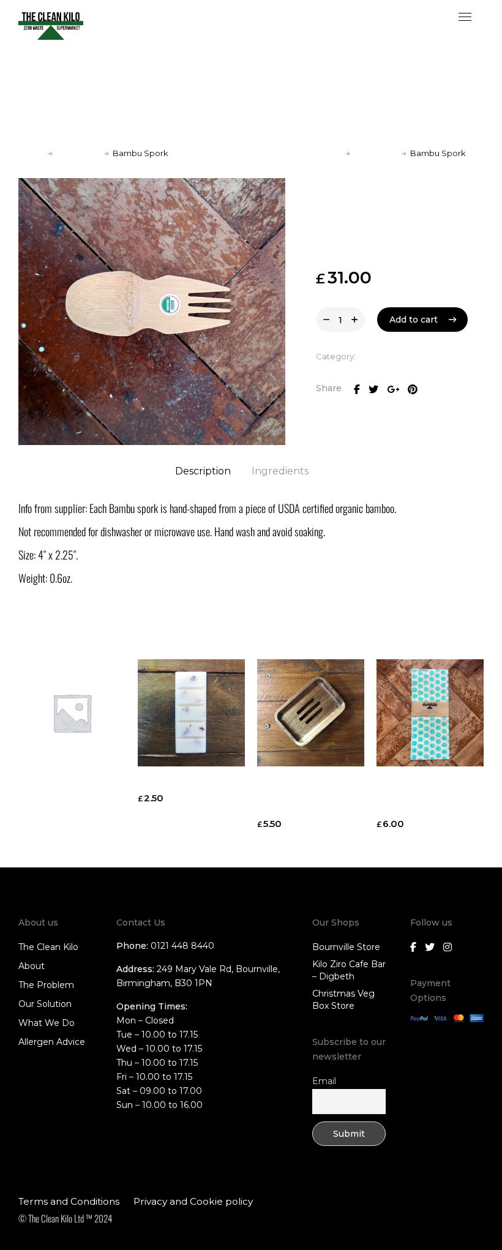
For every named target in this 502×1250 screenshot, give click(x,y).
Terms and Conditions (68, 1201)
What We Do (46, 1022)
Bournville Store (346, 946)
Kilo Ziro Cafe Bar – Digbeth (349, 970)
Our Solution (45, 1003)
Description (203, 471)
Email (324, 1081)
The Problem (46, 984)
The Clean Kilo (48, 946)
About (31, 965)
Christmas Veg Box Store (343, 999)
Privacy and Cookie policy (193, 1201)
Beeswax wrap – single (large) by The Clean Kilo (426, 796)
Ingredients (280, 471)
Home (30, 153)
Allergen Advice (51, 1041)
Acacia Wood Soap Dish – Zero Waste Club (301, 796)
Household (78, 153)
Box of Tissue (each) (186, 783)
